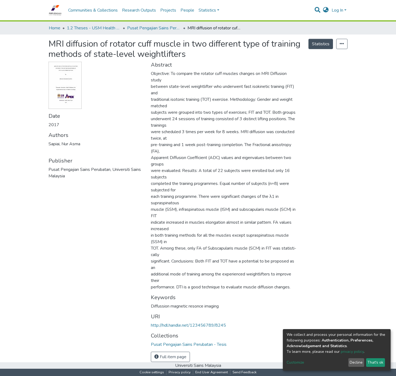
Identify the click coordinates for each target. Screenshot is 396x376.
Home (54, 28)
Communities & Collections (93, 10)
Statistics (320, 44)
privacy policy (352, 351)
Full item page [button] (172, 357)
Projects (168, 10)
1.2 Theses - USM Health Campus (94, 28)
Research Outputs (139, 10)
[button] (326, 10)
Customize (295, 362)
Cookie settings (152, 372)
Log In (337, 10)
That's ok (375, 362)
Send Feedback (244, 372)
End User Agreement (211, 372)
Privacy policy (180, 372)
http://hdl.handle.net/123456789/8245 (188, 325)
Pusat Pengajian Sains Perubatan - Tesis (154, 28)
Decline (356, 362)
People (187, 10)
